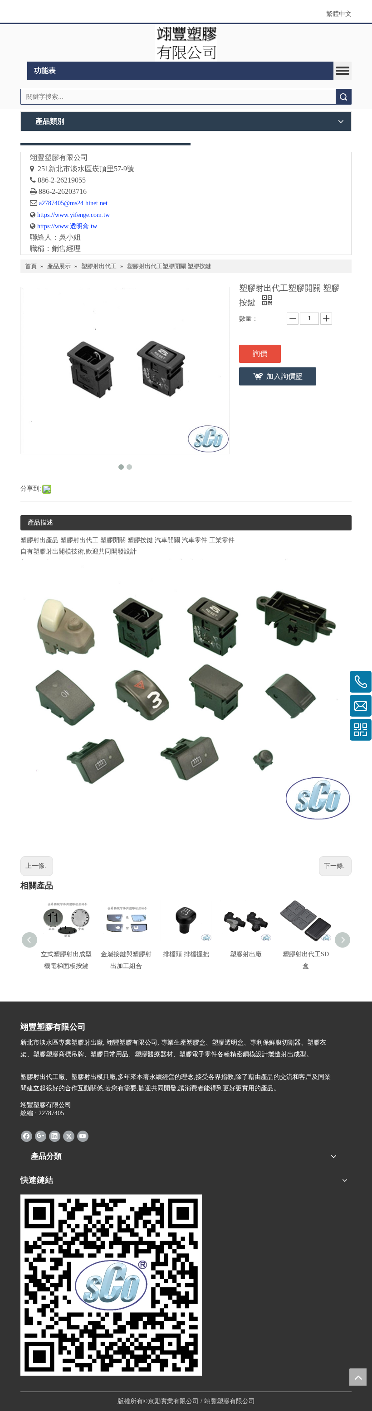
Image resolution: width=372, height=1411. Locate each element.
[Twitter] (68, 1135)
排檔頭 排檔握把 (186, 954)
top (358, 1377)
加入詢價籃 (284, 376)
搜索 (343, 96)
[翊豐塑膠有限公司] (186, 43)
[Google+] (40, 1135)
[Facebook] (26, 1135)
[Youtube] (82, 1135)
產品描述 (40, 522)
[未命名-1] (105, 144)
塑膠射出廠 (246, 954)
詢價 (260, 353)
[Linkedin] (54, 1135)
